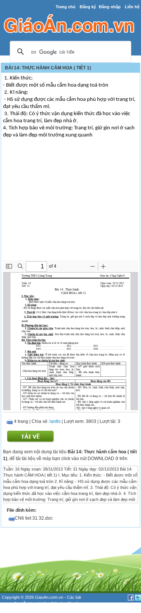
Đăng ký (88, 6)
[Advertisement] (70, 203)
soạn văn (10, 603)
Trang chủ (66, 6)
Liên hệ (132, 6)
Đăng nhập (110, 6)
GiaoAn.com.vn (49, 597)
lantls (55, 421)
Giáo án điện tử (64, 603)
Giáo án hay (13, 609)
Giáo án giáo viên (42, 609)
